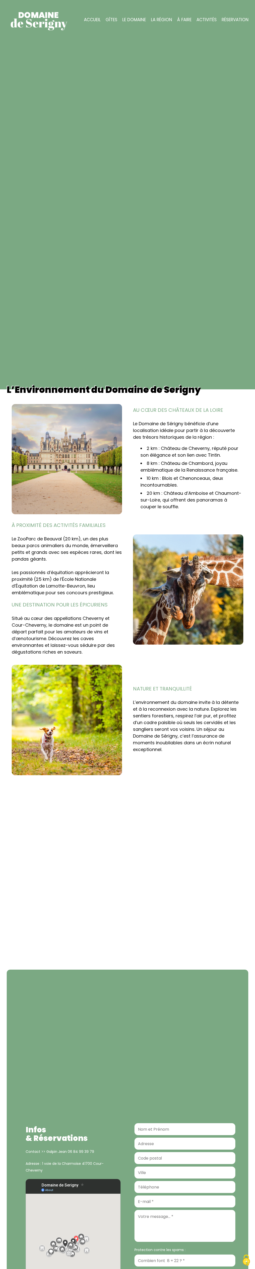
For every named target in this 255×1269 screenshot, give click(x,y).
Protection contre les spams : (160, 1249)
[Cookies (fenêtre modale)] (246, 1260)
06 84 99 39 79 (81, 1151)
